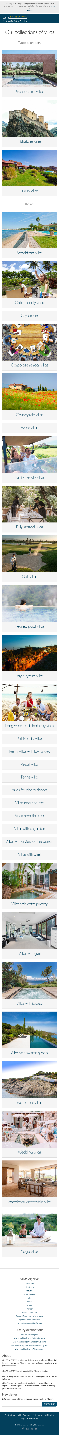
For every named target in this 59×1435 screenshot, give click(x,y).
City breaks (29, 315)
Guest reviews (30, 1294)
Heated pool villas (29, 626)
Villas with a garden (29, 828)
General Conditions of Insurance (29, 1316)
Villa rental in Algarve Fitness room (29, 1349)
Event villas (29, 427)
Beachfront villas (29, 253)
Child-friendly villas (29, 302)
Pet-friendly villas (29, 738)
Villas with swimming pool (30, 1053)
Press (29, 1301)
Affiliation (49, 1415)
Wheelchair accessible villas (30, 1202)
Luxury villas (29, 191)
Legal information (29, 1418)
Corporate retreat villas (29, 365)
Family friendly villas (29, 477)
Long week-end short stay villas (29, 725)
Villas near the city (29, 803)
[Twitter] (36, 1428)
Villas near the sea (29, 815)
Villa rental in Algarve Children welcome (29, 1341)
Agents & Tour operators (29, 1319)
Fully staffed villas (29, 527)
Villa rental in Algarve (29, 1334)
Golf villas (29, 576)
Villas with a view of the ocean (29, 841)
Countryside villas (29, 415)
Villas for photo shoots (29, 790)
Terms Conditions (29, 1312)
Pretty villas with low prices (29, 751)
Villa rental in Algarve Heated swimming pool (29, 1345)
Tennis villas (30, 777)
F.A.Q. (29, 1305)
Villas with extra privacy (29, 904)
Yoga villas (29, 1251)
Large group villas (29, 676)
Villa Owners (24, 1415)
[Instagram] (27, 1428)
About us (29, 1290)
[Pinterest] (32, 1428)
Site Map (37, 1415)
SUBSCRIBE (49, 1404)
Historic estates (29, 141)
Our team (29, 1287)
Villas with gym (30, 953)
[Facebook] (22, 1428)
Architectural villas (30, 91)
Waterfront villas (29, 1102)
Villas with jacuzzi (29, 1003)
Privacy (29, 1308)
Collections (29, 1283)
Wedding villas (29, 1152)
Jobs (29, 1298)
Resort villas (30, 764)
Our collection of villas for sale (29, 1323)
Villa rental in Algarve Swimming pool (29, 1338)
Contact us (10, 1415)
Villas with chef (29, 854)
